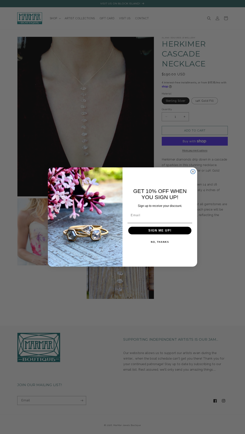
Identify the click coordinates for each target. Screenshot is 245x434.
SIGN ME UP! (160, 230)
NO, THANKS (160, 242)
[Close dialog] (193, 171)
